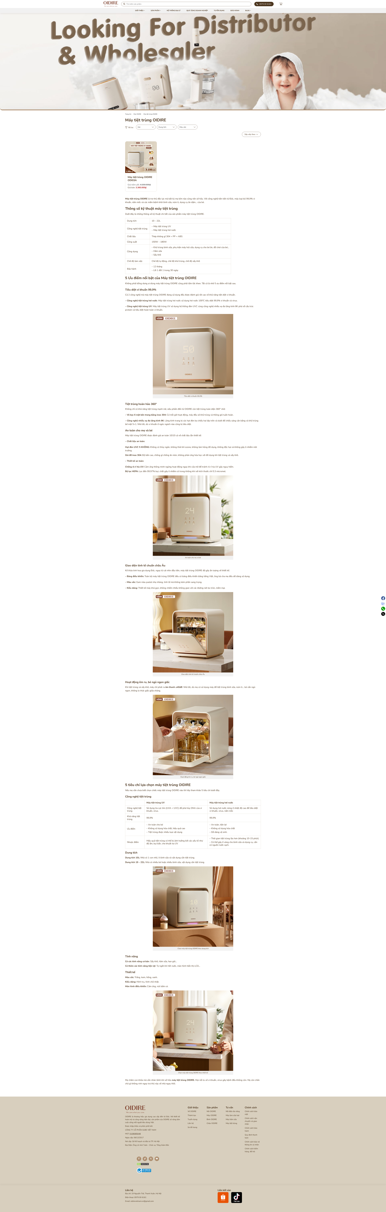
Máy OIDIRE (137, 114)
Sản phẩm (155, 10)
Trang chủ (128, 114)
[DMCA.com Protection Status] (143, 1164)
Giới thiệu (139, 10)
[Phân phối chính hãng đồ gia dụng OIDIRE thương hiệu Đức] (111, 4)
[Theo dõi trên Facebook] (139, 1159)
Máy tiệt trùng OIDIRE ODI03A (140, 179)
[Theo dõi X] (151, 1159)
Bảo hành (234, 10)
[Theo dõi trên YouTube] (157, 1159)
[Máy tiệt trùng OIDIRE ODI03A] (141, 157)
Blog (247, 10)
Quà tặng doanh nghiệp (197, 10)
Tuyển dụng (219, 10)
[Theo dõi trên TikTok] (145, 1159)
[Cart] (280, 4)
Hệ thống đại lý (173, 10)
